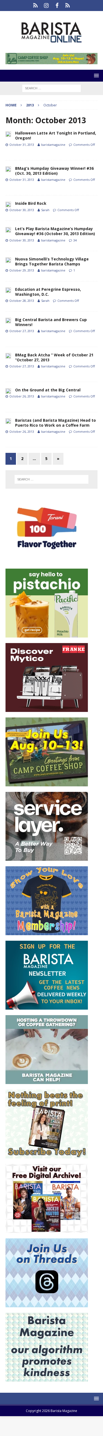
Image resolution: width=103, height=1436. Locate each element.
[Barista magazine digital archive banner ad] (46, 1229)
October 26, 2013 (21, 396)
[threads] (68, 5)
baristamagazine (53, 144)
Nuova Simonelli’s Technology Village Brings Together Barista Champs (52, 261)
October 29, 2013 (21, 270)
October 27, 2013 (21, 331)
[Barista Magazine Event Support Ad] (46, 1080)
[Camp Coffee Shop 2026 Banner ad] (46, 783)
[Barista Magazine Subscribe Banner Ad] (46, 1155)
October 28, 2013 (21, 301)
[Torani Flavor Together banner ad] (46, 560)
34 (75, 240)
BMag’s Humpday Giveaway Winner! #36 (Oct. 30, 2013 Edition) (54, 171)
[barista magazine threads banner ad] (46, 1304)
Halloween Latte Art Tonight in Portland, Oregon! (55, 135)
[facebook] (57, 5)
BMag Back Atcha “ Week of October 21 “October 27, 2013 (54, 357)
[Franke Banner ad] (46, 708)
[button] (95, 75)
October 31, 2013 (21, 144)
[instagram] (46, 5)
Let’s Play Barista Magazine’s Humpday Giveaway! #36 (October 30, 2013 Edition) (55, 231)
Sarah (45, 210)
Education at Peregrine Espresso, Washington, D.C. (48, 292)
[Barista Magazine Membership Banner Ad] (46, 932)
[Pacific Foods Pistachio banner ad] (46, 634)
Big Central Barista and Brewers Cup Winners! (51, 322)
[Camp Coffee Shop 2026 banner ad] (51, 61)
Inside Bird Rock (30, 203)
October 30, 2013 (21, 210)
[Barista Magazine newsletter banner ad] (46, 1006)
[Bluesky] (35, 5)
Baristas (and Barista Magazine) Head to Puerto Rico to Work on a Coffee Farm (55, 423)
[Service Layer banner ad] (46, 857)
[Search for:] (51, 87)
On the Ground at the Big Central (47, 389)
